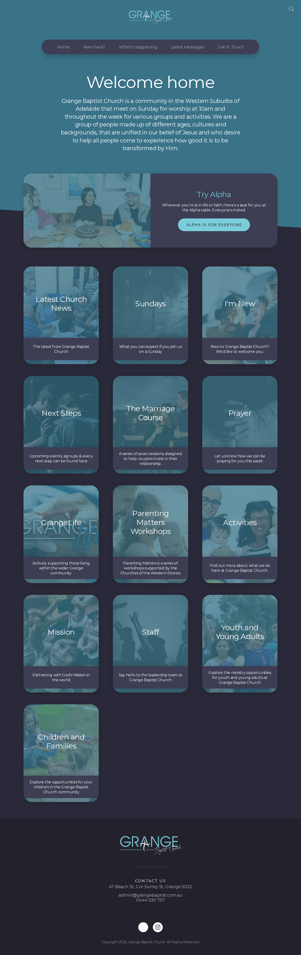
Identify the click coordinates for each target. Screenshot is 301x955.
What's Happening (138, 47)
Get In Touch (231, 47)
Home (63, 47)
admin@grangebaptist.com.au (150, 895)
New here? (94, 47)
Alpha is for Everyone (214, 224)
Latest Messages (187, 47)
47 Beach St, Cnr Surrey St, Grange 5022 (150, 886)
